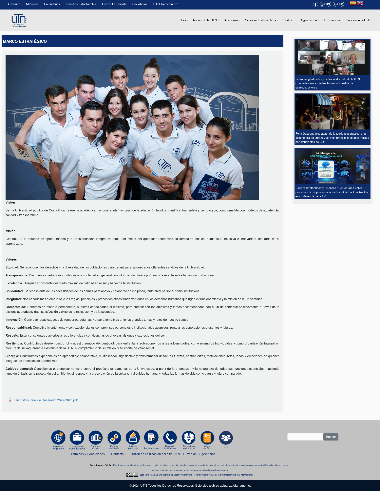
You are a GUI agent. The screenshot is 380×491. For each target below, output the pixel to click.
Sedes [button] (287, 20)
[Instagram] (322, 4)
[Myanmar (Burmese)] (367, 5)
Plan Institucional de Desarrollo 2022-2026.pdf (45, 400)
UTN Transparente (166, 4)
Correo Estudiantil (114, 4)
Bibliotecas (139, 4)
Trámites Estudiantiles (81, 4)
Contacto (117, 454)
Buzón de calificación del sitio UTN (155, 454)
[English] (360, 5)
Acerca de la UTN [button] (205, 20)
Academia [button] (231, 20)
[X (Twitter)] (341, 4)
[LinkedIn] (335, 4)
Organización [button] (308, 20)
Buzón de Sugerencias (199, 454)
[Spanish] (353, 5)
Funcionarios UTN (358, 20)
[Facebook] (315, 4)
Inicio (184, 20)
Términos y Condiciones (88, 454)
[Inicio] (19, 20)
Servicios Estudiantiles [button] (260, 20)
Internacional (332, 20)
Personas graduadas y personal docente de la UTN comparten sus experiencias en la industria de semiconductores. (327, 83)
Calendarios (52, 4)
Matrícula (32, 4)
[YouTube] (328, 4)
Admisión (13, 4)
